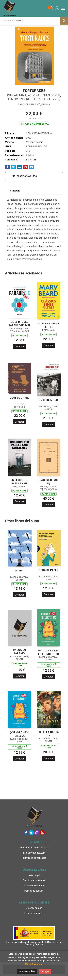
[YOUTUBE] (42, 832)
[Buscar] (64, 21)
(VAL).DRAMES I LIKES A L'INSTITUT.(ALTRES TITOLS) (19, 734)
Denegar (45, 971)
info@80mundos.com (34, 852)
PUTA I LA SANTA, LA (48, 734)
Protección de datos (34, 885)
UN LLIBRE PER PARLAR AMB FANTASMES (20, 482)
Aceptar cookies (27, 971)
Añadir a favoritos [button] (26, 176)
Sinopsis (15, 190)
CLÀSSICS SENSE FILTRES (48, 325)
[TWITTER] (31, 832)
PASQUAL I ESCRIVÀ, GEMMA (34, 104)
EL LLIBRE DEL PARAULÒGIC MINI (20, 323)
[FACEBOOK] (25, 832)
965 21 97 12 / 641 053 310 (34, 847)
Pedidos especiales (34, 913)
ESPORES (31, 159)
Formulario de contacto (34, 858)
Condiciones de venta (34, 880)
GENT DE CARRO (20, 397)
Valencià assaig (34, 142)
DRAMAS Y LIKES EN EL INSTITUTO (48, 652)
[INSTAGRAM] (36, 832)
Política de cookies (34, 890)
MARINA (19, 570)
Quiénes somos (34, 908)
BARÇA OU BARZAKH (19, 651)
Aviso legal (34, 875)
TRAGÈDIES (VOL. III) (48, 482)
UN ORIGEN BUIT (48, 400)
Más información (34, 964)
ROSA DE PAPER (48, 570)
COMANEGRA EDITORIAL (39, 133)
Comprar (19, 346)
